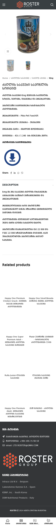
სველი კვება (39, 78)
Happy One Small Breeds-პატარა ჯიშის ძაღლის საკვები (41, 301)
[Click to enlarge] (8, 51)
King (51, 78)
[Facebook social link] (11, 173)
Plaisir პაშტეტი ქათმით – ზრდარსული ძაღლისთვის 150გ (41, 339)
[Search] (52, 5)
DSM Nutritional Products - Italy (18, 498)
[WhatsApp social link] (18, 173)
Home (5, 78)
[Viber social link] (22, 173)
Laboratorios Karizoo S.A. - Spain (18, 487)
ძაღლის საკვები (20, 78)
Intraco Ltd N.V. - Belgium (15, 482)
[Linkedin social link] (14, 173)
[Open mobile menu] (4, 5)
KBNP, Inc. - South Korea (14, 492)
